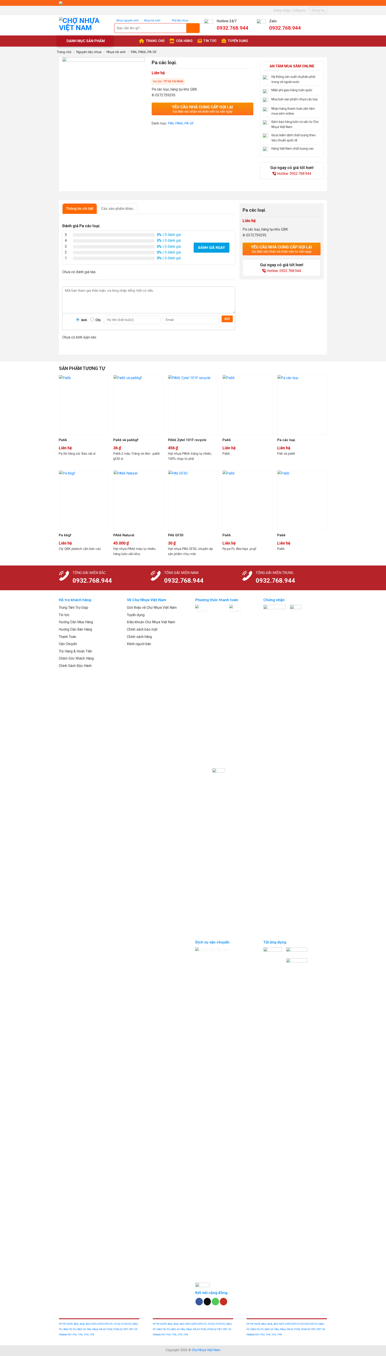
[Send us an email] (207, 1301)
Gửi (227, 319)
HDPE (69, 1324)
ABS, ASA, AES (81, 1324)
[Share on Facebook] (155, 133)
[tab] (79, 208)
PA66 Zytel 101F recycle (187, 440)
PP (61, 1324)
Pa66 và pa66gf (125, 440)
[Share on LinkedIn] (188, 133)
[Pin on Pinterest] (180, 133)
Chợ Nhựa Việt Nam (206, 1350)
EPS (107, 1324)
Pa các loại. (286, 440)
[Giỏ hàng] (323, 25)
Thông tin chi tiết (79, 208)
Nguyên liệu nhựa (88, 52)
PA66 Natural (123, 535)
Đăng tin (318, 10)
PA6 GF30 (175, 535)
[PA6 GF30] (193, 500)
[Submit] (193, 28)
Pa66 (63, 440)
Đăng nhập (282, 10)
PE (64, 1324)
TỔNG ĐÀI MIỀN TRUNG (274, 573)
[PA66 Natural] (138, 500)
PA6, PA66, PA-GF (144, 52)
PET (70, 1334)
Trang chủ (64, 52)
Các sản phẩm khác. (117, 208)
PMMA (63, 1334)
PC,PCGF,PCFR (306, 1324)
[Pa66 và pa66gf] (138, 405)
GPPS (101, 1324)
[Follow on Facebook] (199, 1301)
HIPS (94, 1324)
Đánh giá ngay (211, 248)
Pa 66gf (65, 535)
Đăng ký (299, 10)
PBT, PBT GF (131, 1329)
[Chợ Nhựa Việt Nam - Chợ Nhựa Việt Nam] (85, 25)
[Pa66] (84, 405)
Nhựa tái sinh (116, 52)
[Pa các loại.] (302, 405)
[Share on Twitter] (164, 133)
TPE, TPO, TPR (86, 1334)
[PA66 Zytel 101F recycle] (193, 405)
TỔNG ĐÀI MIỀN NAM (181, 573)
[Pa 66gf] (84, 500)
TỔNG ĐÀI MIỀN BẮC (89, 573)
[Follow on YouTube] (223, 1301)
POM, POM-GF (115, 1329)
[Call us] (215, 1301)
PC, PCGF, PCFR (119, 1324)
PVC (75, 1334)
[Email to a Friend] (172, 133)
